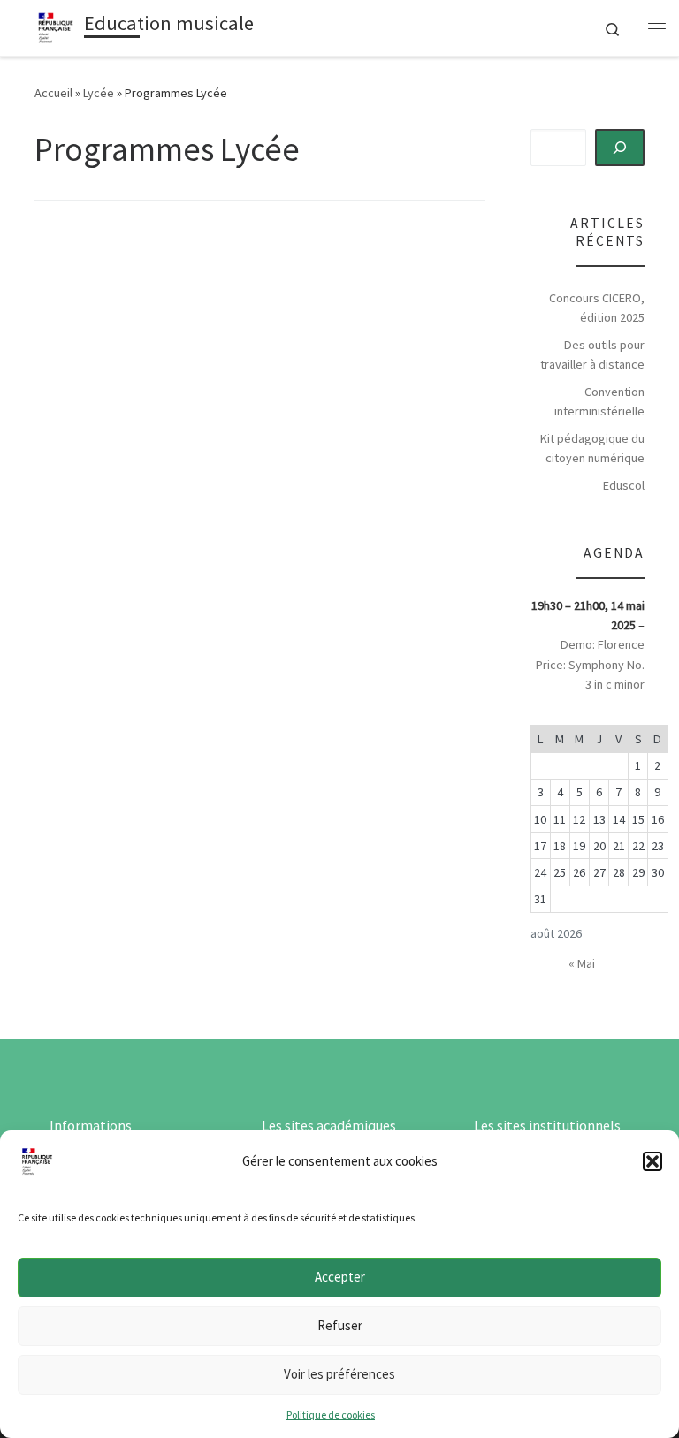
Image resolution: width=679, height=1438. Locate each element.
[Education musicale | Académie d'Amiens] (56, 25)
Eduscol (624, 485)
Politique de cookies (330, 1414)
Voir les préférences (339, 1374)
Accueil (53, 93)
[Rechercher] (620, 147)
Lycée (98, 93)
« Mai (581, 963)
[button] (652, 1161)
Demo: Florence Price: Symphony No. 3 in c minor (590, 663)
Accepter (340, 1276)
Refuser (339, 1325)
